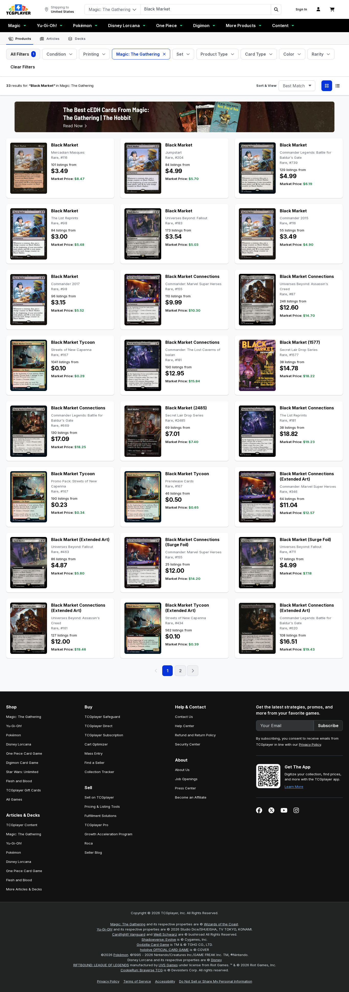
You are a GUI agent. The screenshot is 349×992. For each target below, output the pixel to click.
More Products (241, 25)
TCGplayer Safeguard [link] (102, 717)
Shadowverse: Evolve (159, 939)
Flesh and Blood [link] (19, 781)
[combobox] (296, 85)
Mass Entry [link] (93, 753)
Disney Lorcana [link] (18, 744)
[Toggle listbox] (310, 85)
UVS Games (168, 965)
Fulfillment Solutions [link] (101, 816)
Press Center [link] (185, 788)
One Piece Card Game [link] (24, 753)
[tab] (19, 38)
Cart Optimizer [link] (96, 744)
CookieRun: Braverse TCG (142, 970)
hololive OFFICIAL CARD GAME (164, 950)
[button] (276, 9)
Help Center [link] (184, 726)
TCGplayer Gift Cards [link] (23, 790)
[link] (18, 9)
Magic (14, 25)
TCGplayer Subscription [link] (104, 735)
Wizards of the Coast (221, 924)
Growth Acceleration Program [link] (108, 834)
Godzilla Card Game (153, 944)
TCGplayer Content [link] (21, 825)
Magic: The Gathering (127, 924)
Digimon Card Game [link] (22, 763)
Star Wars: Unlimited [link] (22, 772)
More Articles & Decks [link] (24, 889)
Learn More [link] (294, 787)
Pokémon (82, 25)
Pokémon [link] (13, 735)
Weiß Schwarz (165, 934)
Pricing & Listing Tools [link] (102, 806)
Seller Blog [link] (93, 852)
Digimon (201, 25)
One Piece (166, 25)
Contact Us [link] (184, 717)
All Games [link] (14, 799)
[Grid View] (326, 85)
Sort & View (266, 85)
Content (280, 25)
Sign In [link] (301, 9)
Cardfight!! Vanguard (128, 934)
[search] (206, 9)
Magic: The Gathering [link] (23, 717)
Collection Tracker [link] (99, 772)
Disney (216, 960)
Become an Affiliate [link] (190, 797)
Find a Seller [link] (94, 763)
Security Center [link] (187, 744)
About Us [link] (182, 770)
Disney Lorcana (124, 25)
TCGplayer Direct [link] (98, 726)
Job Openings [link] (186, 779)
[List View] (337, 85)
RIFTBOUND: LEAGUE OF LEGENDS (101, 965)
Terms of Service (137, 981)
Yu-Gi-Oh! (47, 25)
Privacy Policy (310, 744)
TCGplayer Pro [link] (96, 825)
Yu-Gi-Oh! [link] (14, 726)
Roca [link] (89, 843)
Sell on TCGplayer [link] (99, 797)
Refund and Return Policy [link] (195, 735)
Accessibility (165, 981)
